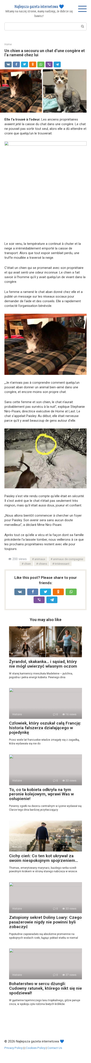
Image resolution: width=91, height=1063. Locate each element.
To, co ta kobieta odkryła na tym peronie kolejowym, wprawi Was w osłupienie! (41, 794)
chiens (43, 563)
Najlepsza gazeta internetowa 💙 (39, 6)
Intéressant (62, 563)
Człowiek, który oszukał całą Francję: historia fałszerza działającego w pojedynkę (45, 728)
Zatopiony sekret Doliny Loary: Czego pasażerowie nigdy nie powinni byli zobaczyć (45, 922)
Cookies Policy (35, 1048)
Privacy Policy (13, 1048)
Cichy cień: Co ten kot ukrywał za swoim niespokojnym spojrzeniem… (43, 858)
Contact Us (54, 1048)
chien (27, 563)
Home (8, 44)
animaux (39, 559)
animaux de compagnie (68, 559)
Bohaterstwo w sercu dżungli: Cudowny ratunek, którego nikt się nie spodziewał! (45, 988)
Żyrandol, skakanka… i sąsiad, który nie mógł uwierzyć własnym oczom (43, 664)
